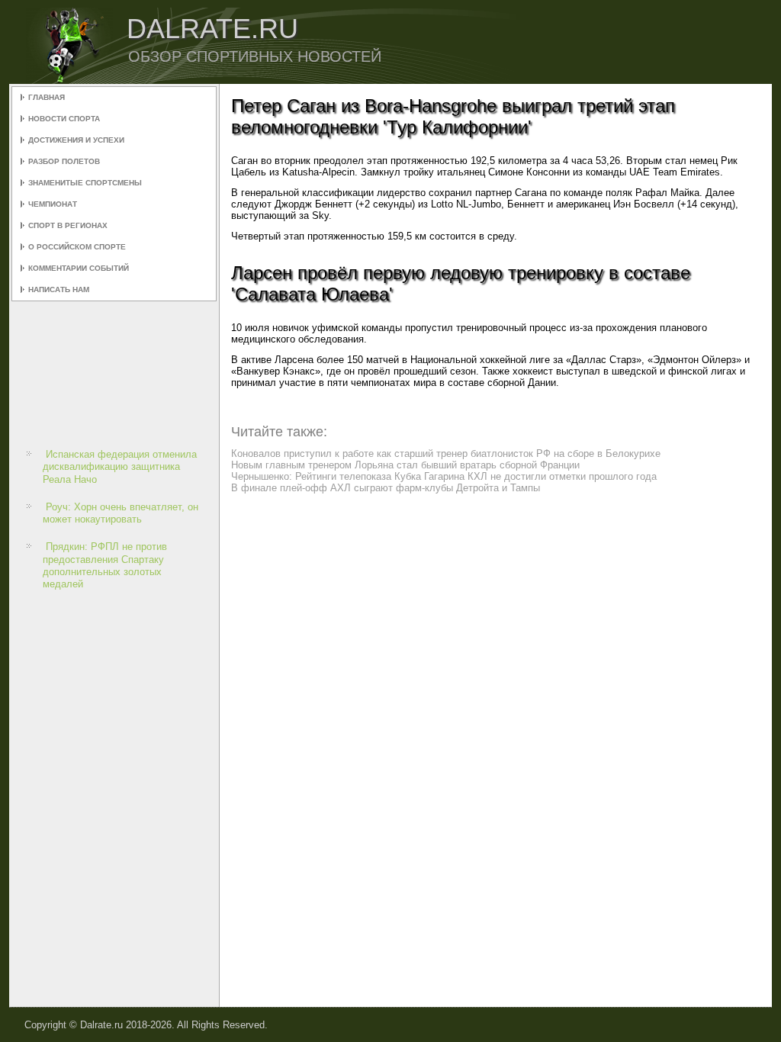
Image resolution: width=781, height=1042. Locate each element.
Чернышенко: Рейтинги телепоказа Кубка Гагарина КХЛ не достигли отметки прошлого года (444, 476)
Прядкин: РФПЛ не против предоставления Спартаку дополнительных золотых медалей (105, 565)
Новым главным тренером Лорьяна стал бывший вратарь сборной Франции (405, 465)
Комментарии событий (78, 268)
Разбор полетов (64, 161)
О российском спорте (77, 247)
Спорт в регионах (68, 225)
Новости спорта (64, 118)
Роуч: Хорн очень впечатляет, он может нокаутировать (120, 513)
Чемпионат (52, 204)
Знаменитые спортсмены (85, 182)
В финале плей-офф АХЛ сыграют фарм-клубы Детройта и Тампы (385, 488)
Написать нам (58, 289)
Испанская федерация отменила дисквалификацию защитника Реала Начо (120, 467)
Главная (46, 97)
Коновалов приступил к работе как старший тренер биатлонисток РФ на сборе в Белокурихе (445, 453)
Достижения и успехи (76, 140)
